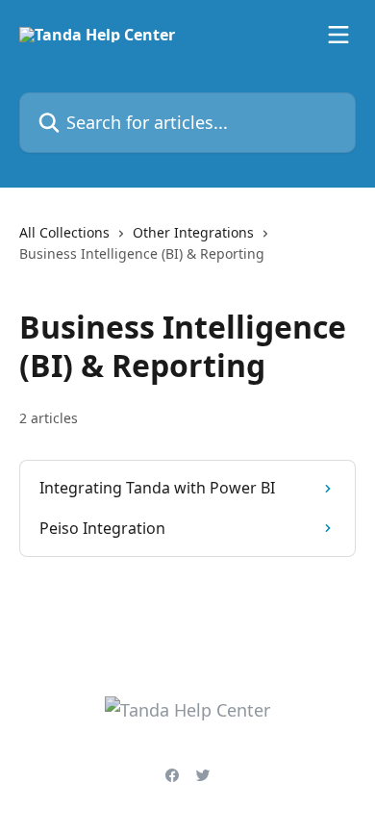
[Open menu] (338, 34)
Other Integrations (193, 232)
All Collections (64, 232)
